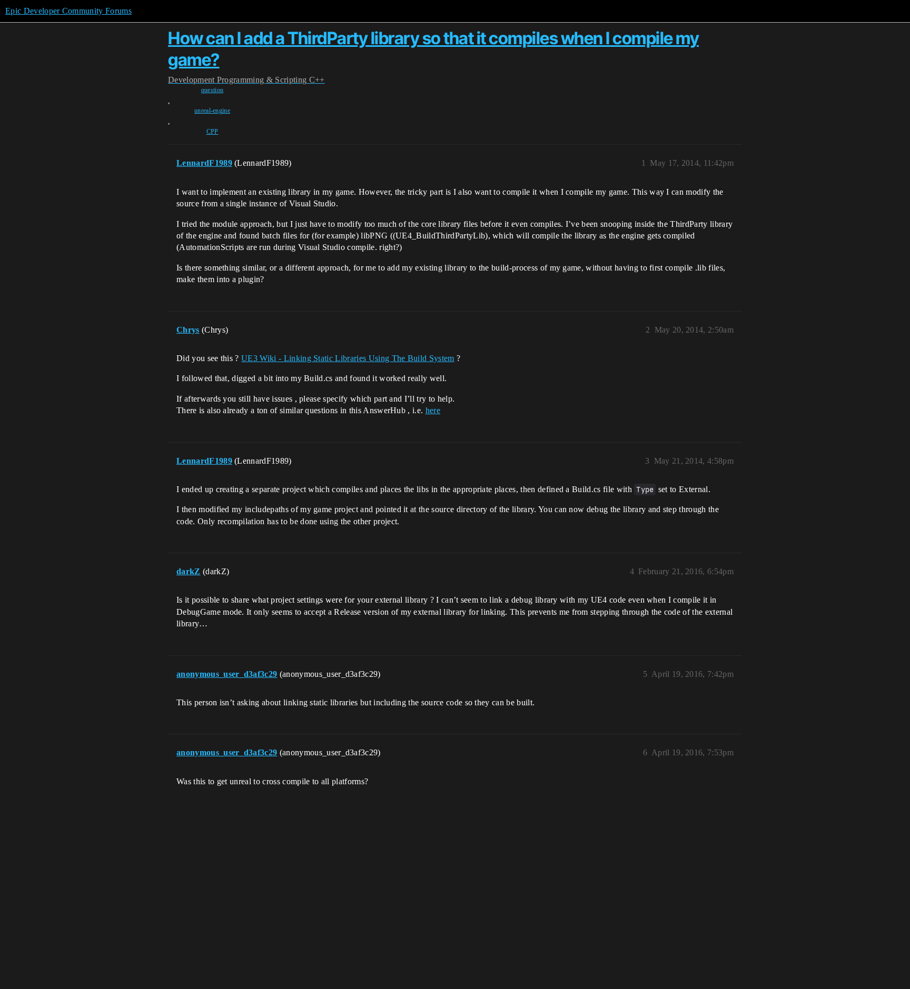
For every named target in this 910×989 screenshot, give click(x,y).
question (212, 90)
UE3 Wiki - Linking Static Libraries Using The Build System (347, 358)
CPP (212, 131)
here (433, 410)
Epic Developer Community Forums (68, 10)
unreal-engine (212, 110)
